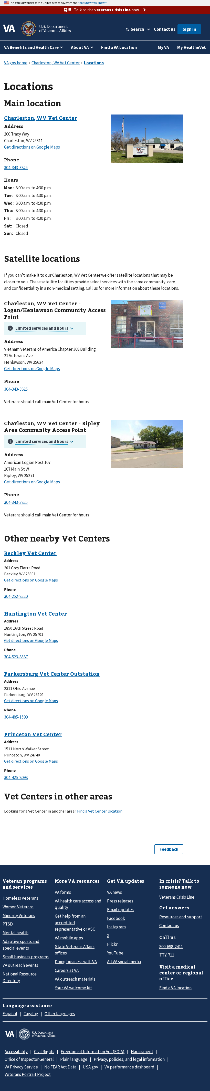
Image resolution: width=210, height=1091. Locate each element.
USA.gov (90, 1067)
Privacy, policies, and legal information (129, 1059)
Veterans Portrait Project (28, 1074)
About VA (80, 47)
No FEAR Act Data (60, 1067)
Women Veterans (18, 907)
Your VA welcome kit (73, 988)
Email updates (120, 909)
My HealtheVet (191, 47)
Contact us (164, 29)
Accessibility (16, 1051)
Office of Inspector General (29, 1059)
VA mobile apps (69, 938)
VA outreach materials (75, 979)
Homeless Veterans (20, 898)
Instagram (116, 927)
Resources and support (180, 917)
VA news (114, 892)
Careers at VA (67, 970)
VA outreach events (20, 965)
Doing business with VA (76, 961)
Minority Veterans (19, 915)
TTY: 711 (166, 955)
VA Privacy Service (21, 1067)
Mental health (15, 933)
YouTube (115, 953)
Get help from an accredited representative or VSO (75, 922)
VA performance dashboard (129, 1067)
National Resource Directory (20, 977)
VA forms (63, 892)
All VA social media (124, 961)
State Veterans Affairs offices (74, 950)
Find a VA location (175, 988)
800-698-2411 (171, 946)
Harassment (142, 1051)
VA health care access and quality (78, 904)
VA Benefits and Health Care (31, 47)
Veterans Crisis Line (176, 897)
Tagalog (31, 1013)
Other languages (60, 1013)
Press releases (120, 901)
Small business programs (26, 957)
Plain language (73, 1059)
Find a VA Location (119, 47)
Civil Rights (44, 1051)
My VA (163, 47)
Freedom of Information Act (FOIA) (92, 1051)
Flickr (112, 944)
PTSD (8, 924)
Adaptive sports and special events (21, 945)
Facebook (116, 918)
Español (10, 1013)
